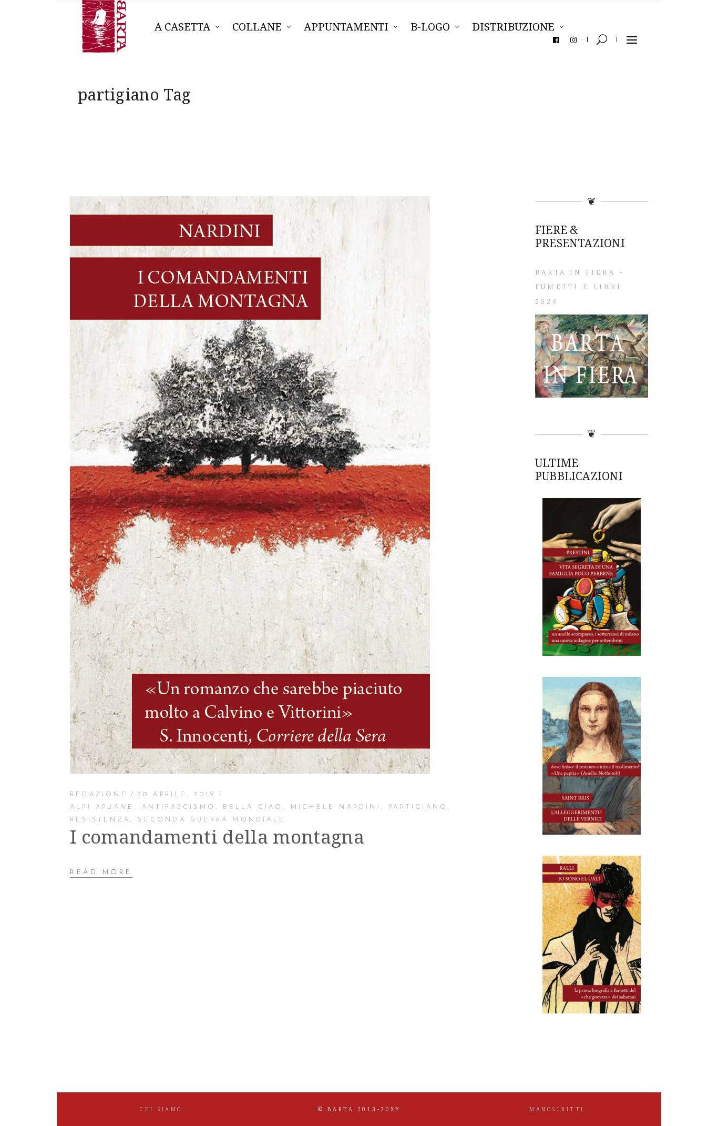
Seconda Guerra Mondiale (211, 820)
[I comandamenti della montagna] (250, 485)
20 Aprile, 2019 (177, 795)
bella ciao (253, 807)
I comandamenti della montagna (217, 836)
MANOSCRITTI (556, 1109)
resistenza (100, 820)
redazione (99, 795)
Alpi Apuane (102, 807)
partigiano (418, 807)
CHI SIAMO (161, 1109)
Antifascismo (179, 807)
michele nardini (336, 807)
